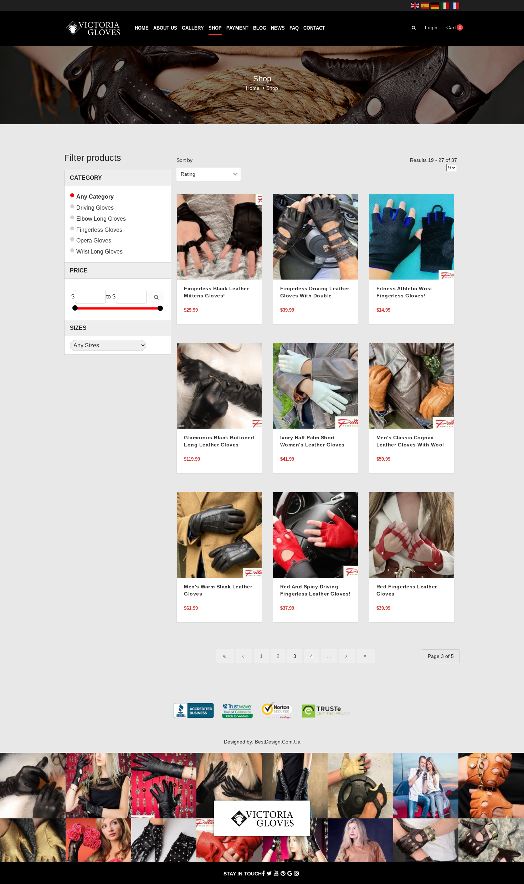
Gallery (193, 28)
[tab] (118, 178)
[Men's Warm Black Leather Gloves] (219, 534)
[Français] (455, 5)
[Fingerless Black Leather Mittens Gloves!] (219, 236)
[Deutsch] (435, 5)
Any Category (95, 197)
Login (431, 27)
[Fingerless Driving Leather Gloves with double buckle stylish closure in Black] (315, 236)
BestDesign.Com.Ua (277, 742)
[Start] (225, 656)
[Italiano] (445, 5)
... (329, 656)
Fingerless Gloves (99, 230)
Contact (314, 28)
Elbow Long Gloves (101, 219)
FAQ (294, 28)
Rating (188, 174)
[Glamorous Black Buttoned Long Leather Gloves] (219, 385)
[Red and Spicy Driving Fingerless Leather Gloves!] (315, 534)
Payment (237, 28)
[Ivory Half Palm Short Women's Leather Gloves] (315, 385)
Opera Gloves (93, 240)
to (108, 296)
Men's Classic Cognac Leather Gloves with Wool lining (410, 445)
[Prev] (244, 656)
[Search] (156, 297)
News (278, 28)
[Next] (347, 656)
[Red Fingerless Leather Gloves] (411, 534)
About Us (165, 28)
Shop (215, 28)
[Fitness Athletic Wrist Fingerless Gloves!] (411, 236)
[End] (366, 656)
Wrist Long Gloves (99, 252)
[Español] (425, 5)
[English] (415, 5)
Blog (259, 28)
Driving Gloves (95, 208)
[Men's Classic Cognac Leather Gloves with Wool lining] (411, 385)
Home (142, 28)
